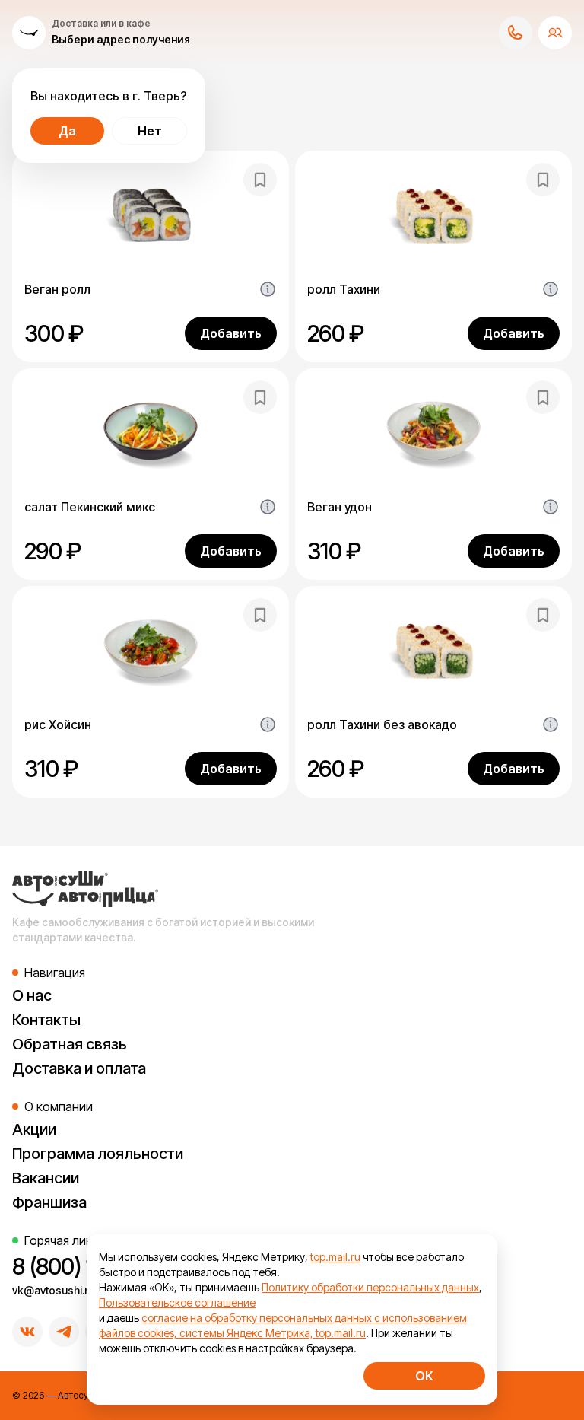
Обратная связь (69, 1044)
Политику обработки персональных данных (370, 1287)
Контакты (46, 1020)
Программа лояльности (97, 1154)
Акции (34, 1129)
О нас (32, 995)
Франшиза (49, 1202)
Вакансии (45, 1178)
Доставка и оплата (79, 1068)
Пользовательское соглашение (177, 1302)
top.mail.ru (335, 1256)
